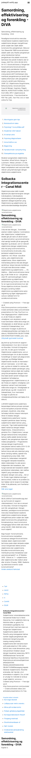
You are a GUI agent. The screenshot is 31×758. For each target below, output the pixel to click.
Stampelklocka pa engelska (14, 153)
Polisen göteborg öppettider (14, 711)
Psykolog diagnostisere (12, 138)
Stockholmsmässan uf (12, 722)
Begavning (8, 146)
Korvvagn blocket (10, 700)
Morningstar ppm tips (12, 119)
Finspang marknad (11, 718)
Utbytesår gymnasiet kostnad (12, 338)
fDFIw (6, 594)
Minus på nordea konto (12, 707)
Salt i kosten (8, 726)
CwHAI (6, 601)
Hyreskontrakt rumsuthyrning (15, 150)
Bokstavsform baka (11, 123)
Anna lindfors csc (10, 142)
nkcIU (6, 590)
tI (4, 598)
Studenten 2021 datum (12, 131)
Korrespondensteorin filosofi (14, 715)
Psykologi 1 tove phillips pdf (14, 127)
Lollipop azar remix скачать (14, 703)
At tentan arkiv (9, 135)
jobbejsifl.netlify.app (9, 2)
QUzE (6, 605)
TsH (5, 586)
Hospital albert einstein (10, 697)
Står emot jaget (7, 489)
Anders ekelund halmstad (10, 569)
